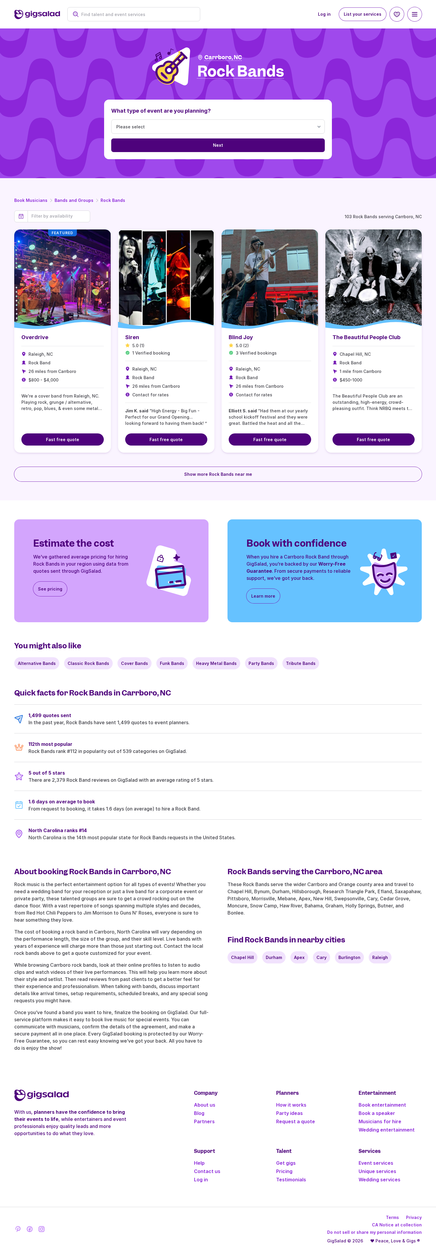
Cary (321, 957)
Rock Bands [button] (240, 71)
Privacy (414, 1217)
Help (199, 1163)
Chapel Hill (242, 957)
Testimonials (291, 1180)
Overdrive (34, 337)
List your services (362, 14)
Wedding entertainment (387, 1130)
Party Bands (261, 663)
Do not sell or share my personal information (374, 1232)
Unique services (377, 1171)
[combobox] (137, 14)
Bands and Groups (74, 200)
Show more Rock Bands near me (218, 474)
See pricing (50, 588)
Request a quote (295, 1121)
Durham (274, 957)
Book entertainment (382, 1105)
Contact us (207, 1171)
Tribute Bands (301, 663)
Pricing (284, 1171)
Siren (132, 337)
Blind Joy (241, 337)
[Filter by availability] (59, 216)
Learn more (263, 596)
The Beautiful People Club (366, 337)
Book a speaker (377, 1113)
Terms (392, 1217)
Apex (299, 957)
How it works (291, 1105)
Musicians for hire (380, 1121)
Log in (324, 14)
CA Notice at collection (397, 1224)
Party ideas (289, 1113)
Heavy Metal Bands (216, 663)
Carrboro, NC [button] (223, 57)
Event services (376, 1163)
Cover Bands (134, 663)
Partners (204, 1121)
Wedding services (379, 1180)
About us (204, 1105)
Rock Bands (113, 200)
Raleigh (380, 957)
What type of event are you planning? (161, 111)
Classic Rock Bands (88, 663)
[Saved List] (397, 14)
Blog (199, 1113)
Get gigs (286, 1163)
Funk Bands (172, 663)
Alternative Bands (37, 663)
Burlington (349, 957)
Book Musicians (30, 200)
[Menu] (415, 14)
